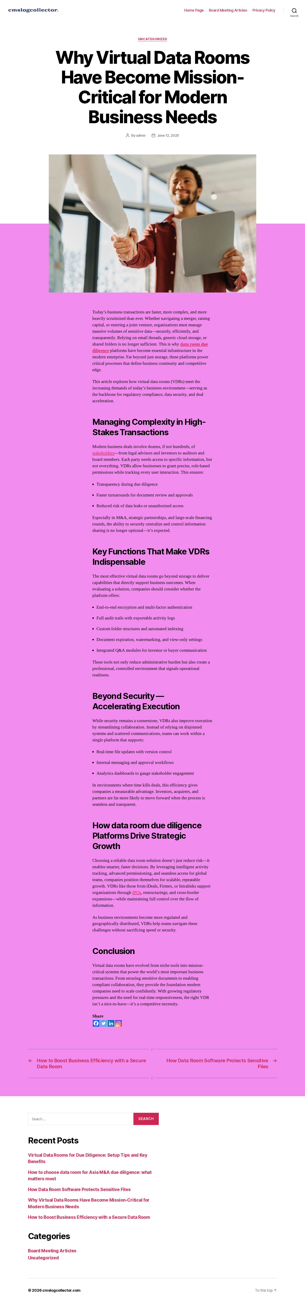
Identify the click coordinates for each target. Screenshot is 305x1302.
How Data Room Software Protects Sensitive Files (79, 1189)
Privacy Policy (264, 10)
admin (140, 135)
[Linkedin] (111, 1023)
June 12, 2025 (168, 135)
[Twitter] (103, 1023)
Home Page (194, 10)
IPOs (136, 892)
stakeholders (103, 453)
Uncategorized (152, 39)
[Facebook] (96, 1023)
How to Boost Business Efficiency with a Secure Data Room (89, 1217)
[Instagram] (118, 1023)
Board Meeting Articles (228, 10)
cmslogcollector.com (61, 1290)
